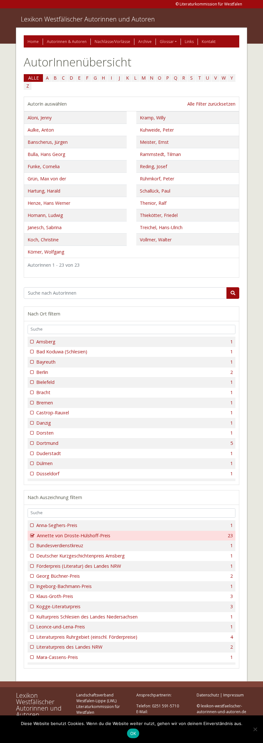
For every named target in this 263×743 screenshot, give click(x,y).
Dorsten (134, 433)
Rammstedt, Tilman (160, 154)
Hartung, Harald (44, 191)
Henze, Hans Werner (49, 203)
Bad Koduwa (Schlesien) (134, 352)
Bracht (134, 392)
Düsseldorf (134, 474)
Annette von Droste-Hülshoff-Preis (135, 535)
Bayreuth (134, 362)
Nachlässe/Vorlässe (112, 41)
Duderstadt (134, 453)
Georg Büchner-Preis (134, 576)
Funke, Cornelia (44, 166)
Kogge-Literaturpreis (134, 606)
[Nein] (255, 729)
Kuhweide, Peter (157, 130)
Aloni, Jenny (40, 118)
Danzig (134, 423)
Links (189, 41)
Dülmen (134, 463)
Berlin (134, 372)
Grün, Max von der (47, 179)
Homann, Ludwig (45, 215)
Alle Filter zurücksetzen (211, 104)
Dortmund (134, 443)
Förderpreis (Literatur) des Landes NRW (134, 566)
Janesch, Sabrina (45, 227)
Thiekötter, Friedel (159, 215)
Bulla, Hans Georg (46, 154)
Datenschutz (208, 695)
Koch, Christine (43, 240)
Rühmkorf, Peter (157, 179)
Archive (145, 41)
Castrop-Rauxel (134, 413)
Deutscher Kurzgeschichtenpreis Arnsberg (134, 556)
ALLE (33, 78)
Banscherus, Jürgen (48, 142)
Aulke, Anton (41, 130)
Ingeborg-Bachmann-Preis (134, 586)
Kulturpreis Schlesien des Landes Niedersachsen (134, 617)
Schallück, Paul (155, 191)
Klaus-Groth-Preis (134, 596)
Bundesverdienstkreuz (134, 545)
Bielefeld (134, 382)
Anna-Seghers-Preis (134, 525)
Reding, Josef (153, 166)
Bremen (134, 403)
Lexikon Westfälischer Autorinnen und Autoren (88, 19)
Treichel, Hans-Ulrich (161, 227)
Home (33, 41)
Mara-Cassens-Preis (134, 657)
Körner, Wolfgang (46, 252)
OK (133, 733)
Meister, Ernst (154, 142)
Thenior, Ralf (153, 203)
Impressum (233, 695)
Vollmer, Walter (156, 240)
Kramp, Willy (152, 118)
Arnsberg (134, 342)
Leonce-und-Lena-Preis (134, 627)
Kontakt (209, 41)
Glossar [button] (167, 41)
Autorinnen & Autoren (67, 41)
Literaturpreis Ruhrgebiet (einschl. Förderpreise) (134, 637)
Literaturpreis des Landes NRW (134, 647)
